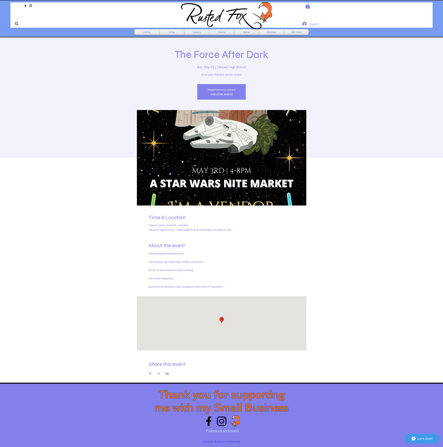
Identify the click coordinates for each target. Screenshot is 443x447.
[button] (307, 5)
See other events (221, 94)
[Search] (16, 23)
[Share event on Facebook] (150, 373)
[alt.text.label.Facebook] (25, 5)
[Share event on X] (158, 373)
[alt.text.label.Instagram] (30, 5)
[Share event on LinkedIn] (167, 373)
